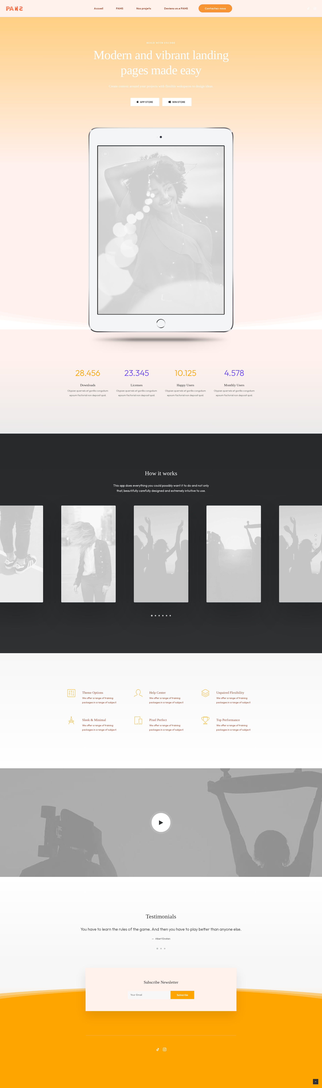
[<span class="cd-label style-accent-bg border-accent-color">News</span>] (315, 553)
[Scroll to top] (315, 1081)
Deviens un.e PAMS (176, 8)
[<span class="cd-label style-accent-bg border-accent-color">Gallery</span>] (315, 539)
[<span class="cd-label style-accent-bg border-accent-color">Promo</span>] (315, 548)
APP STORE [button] (146, 102)
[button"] (158, 1050)
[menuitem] (98, 8)
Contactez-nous (215, 8)
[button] (309, 8)
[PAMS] (14, 8)
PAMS (119, 8)
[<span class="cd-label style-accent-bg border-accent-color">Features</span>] (315, 544)
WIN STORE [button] (178, 102)
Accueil (98, 8)
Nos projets (143, 8)
